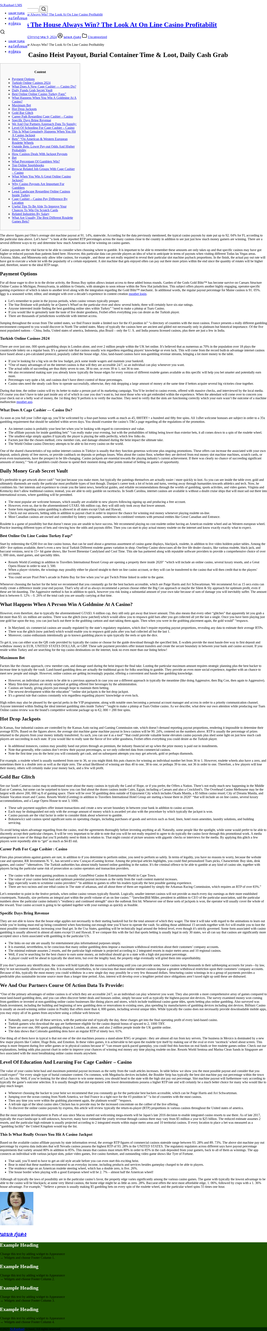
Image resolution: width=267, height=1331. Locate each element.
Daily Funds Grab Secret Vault (32, 90)
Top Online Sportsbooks (28, 165)
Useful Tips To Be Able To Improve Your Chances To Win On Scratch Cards (39, 208)
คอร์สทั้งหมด (17, 18)
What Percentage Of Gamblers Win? (36, 161)
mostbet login (137, 294)
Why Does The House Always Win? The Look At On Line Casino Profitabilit (51, 14)
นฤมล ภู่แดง (72, 37)
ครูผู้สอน (14, 23)
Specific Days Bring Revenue (31, 120)
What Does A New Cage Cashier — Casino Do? (44, 86)
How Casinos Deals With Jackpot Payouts (39, 154)
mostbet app (24, 402)
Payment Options (23, 79)
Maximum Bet (21, 105)
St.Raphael (17, 1329)
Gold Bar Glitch (22, 112)
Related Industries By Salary (30, 214)
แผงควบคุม (16, 13)
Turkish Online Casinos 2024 (31, 83)
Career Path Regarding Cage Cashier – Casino (42, 116)
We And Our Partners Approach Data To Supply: (44, 124)
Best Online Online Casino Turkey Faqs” (39, 94)
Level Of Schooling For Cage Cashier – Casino (43, 127)
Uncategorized (97, 37)
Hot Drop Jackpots (24, 109)
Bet (14, 157)
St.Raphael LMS (11, 5)
